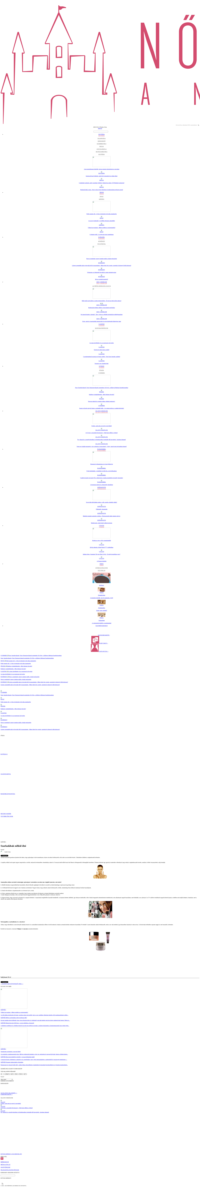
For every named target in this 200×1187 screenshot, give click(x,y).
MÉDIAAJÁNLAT (5, 1164)
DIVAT (101, 196)
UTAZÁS (101, 525)
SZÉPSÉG (101, 199)
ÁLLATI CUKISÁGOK (101, 411)
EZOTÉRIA (101, 134)
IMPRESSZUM (5, 1162)
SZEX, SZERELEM (101, 282)
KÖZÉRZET (101, 241)
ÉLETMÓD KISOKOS (102, 625)
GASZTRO (102, 324)
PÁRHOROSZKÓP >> (6, 1094)
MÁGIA (101, 146)
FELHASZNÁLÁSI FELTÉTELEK (10, 1170)
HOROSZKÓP (101, 141)
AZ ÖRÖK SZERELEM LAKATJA (101, 286)
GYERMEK (101, 373)
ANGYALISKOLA (102, 149)
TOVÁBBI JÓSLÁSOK (7, 816)
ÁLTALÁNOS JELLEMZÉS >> (9, 1093)
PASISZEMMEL (101, 449)
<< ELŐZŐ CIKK (5, 983)
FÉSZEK (101, 370)
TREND (101, 192)
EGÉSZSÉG (101, 237)
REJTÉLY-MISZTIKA (101, 151)
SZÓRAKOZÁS (101, 487)
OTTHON (101, 366)
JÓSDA (102, 563)
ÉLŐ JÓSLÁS (101, 570)
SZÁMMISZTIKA (101, 143)
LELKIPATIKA (102, 138)
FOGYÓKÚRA (102, 244)
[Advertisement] (100, 830)
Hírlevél (100, 128)
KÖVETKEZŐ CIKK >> (16, 983)
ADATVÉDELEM (5, 1167)
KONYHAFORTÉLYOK (101, 328)
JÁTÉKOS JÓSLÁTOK (101, 568)
